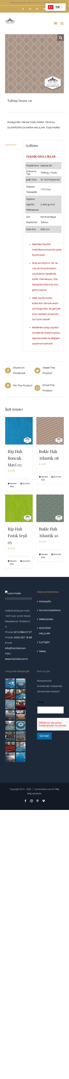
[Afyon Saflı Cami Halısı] (21, 757)
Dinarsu (50, 122)
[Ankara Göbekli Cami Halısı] (10, 736)
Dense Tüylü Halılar (33, 122)
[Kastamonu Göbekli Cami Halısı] (21, 725)
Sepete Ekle (13, 485)
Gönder (44, 735)
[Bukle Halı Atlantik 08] (50, 431)
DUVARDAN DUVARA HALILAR (26, 127)
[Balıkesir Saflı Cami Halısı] (10, 725)
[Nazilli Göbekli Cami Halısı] (10, 757)
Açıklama (10, 144)
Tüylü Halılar (53, 127)
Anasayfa (45, 601)
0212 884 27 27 (23, 632)
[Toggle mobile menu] (62, 23)
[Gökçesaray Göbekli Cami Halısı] (10, 704)
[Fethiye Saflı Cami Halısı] (21, 715)
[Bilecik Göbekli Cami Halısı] (10, 715)
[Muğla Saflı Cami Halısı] (21, 746)
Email (41, 702)
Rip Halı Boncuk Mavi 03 (15, 458)
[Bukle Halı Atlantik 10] (50, 508)
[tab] (12, 144)
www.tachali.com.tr (16, 659)
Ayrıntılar (26, 483)
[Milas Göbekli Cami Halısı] (21, 683)
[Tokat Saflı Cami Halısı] (10, 694)
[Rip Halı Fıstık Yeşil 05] (19, 508)
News (42, 651)
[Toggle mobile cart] (55, 23)
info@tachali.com (51, 3)
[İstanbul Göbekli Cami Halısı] (21, 694)
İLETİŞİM (44, 642)
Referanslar (46, 619)
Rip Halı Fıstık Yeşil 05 (17, 535)
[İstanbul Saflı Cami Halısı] (10, 683)
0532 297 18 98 (23, 637)
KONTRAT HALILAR (45, 631)
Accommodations (50, 610)
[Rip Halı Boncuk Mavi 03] (19, 431)
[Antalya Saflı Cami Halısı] (10, 746)
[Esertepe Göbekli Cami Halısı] (21, 736)
